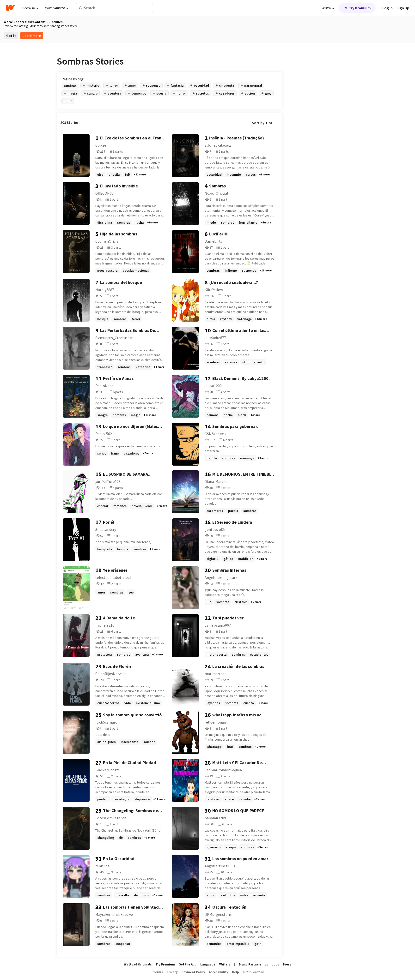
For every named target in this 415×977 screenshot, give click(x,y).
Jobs (275, 964)
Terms (158, 972)
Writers (224, 964)
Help (235, 972)
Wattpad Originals (138, 964)
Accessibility (218, 972)
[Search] (80, 8)
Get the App (187, 964)
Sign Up (403, 8)
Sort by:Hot (262, 122)
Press (287, 964)
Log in (387, 8)
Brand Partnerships (253, 964)
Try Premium (360, 8)
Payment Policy (193, 972)
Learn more (32, 35)
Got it (11, 35)
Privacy (172, 972)
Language (207, 964)
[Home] (10, 8)
